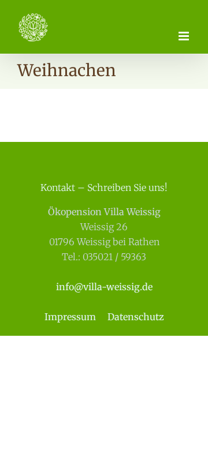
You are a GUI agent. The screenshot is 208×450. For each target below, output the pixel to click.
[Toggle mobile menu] (185, 36)
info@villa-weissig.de (104, 286)
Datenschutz (135, 316)
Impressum (70, 316)
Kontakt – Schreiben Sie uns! (104, 187)
